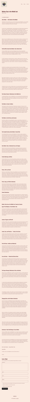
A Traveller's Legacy (15, 398)
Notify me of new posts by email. (7, 386)
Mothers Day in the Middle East (10, 11)
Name (3, 372)
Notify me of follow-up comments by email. (9, 384)
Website (3, 379)
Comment (3, 362)
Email (3, 375)
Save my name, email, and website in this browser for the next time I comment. (14, 383)
